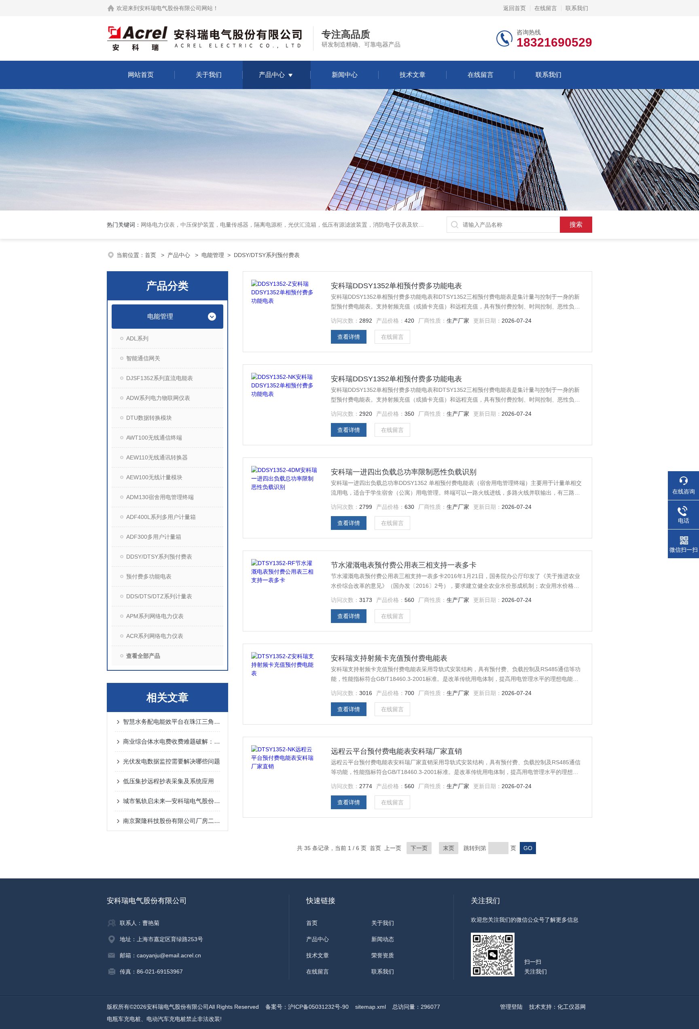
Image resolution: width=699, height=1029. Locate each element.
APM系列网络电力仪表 (155, 616)
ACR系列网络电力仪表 (154, 636)
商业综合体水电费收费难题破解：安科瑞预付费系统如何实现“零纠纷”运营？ (171, 741)
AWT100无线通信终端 (154, 437)
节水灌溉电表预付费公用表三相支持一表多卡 (404, 565)
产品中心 (272, 74)
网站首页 (141, 74)
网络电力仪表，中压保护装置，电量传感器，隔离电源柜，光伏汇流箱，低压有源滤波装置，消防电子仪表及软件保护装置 (294, 224)
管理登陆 (511, 1006)
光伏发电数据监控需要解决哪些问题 (171, 761)
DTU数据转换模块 (149, 418)
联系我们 (577, 8)
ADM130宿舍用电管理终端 (160, 497)
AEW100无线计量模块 (154, 477)
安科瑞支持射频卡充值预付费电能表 (389, 658)
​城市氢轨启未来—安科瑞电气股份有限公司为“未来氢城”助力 (171, 800)
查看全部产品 (143, 656)
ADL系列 (137, 338)
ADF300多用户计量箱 (153, 537)
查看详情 (348, 337)
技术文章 (413, 74)
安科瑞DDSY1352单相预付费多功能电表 (396, 286)
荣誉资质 (382, 955)
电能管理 (212, 255)
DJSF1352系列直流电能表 (159, 378)
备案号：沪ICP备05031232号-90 (307, 1006)
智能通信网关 (143, 358)
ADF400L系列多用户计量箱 (161, 517)
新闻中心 (345, 74)
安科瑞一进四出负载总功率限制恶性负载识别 (404, 472)
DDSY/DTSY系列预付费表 (267, 255)
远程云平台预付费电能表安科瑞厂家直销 (396, 751)
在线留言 (545, 8)
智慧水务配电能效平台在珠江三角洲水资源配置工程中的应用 (171, 721)
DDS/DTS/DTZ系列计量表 (159, 596)
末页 (448, 848)
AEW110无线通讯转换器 (157, 457)
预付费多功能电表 (149, 576)
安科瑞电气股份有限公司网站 (176, 8)
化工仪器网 (571, 1006)
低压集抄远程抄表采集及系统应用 (168, 781)
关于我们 (209, 74)
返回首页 (514, 8)
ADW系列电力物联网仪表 (158, 398)
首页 (151, 255)
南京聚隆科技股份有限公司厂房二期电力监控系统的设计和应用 (171, 820)
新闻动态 (382, 939)
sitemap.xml (370, 1006)
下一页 (419, 848)
